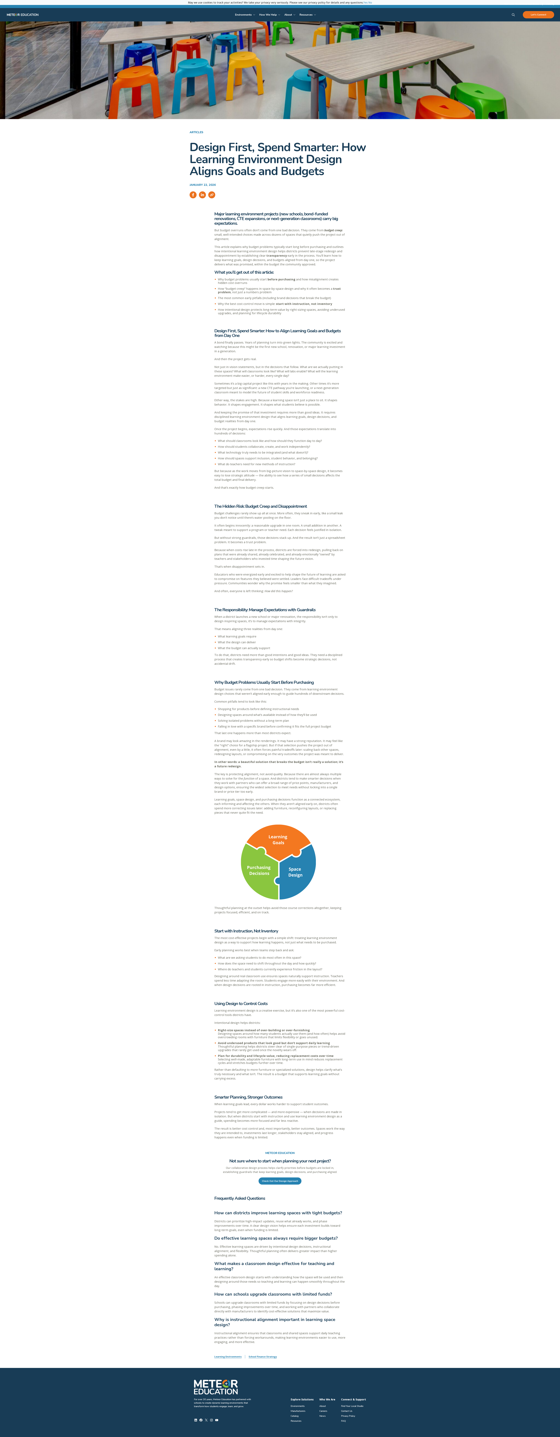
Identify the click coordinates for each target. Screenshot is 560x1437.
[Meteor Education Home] (23, 15)
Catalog (295, 1416)
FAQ (343, 1421)
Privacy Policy (348, 1416)
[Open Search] (513, 14)
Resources (296, 1421)
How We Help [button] (268, 14)
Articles (196, 132)
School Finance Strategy (263, 1356)
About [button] (288, 14)
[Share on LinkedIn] (202, 194)
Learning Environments (228, 1356)
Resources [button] (306, 14)
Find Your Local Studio (352, 1406)
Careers (323, 1411)
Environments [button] (243, 14)
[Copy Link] (211, 194)
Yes (365, 2)
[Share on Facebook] (193, 194)
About (322, 1406)
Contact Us (346, 1411)
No (370, 2)
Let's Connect (538, 14)
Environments (298, 1406)
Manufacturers (298, 1411)
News (322, 1416)
